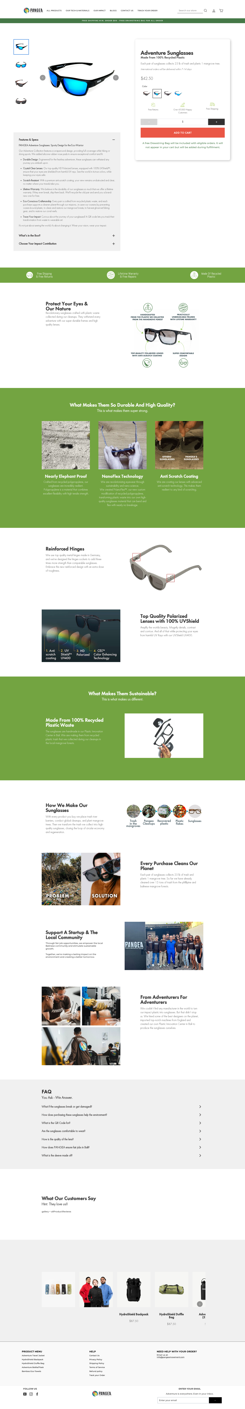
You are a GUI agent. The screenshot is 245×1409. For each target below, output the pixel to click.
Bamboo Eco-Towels (31, 1371)
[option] (122, 21)
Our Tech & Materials (77, 10)
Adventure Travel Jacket (33, 1355)
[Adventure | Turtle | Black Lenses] (146, 93)
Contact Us (127, 10)
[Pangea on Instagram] (31, 1394)
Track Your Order (147, 10)
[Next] (116, 78)
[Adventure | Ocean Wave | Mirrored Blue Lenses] (178, 93)
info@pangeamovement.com (170, 1357)
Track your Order (97, 1375)
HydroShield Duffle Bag (33, 1363)
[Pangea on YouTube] (25, 1394)
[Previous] (43, 78)
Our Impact (100, 10)
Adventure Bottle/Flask (33, 1367)
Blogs (113, 10)
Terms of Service (97, 1367)
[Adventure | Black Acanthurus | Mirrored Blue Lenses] (157, 93)
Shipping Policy (96, 1363)
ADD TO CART (183, 132)
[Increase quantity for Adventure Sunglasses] (216, 122)
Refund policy (95, 1371)
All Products (54, 10)
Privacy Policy (95, 1359)
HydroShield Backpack (32, 1359)
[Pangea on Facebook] (37, 1394)
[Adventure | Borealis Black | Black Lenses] (167, 93)
